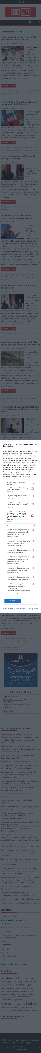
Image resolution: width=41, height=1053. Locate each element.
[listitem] (20, 483)
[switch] (32, 488)
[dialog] (20, 526)
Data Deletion (8, 609)
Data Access (20, 609)
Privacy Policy (33, 609)
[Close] (37, 444)
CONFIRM (12, 601)
